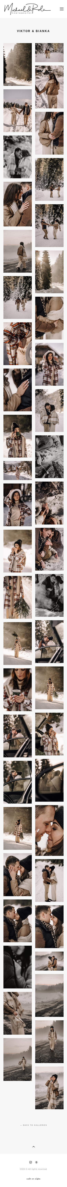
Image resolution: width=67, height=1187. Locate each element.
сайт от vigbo (33, 1179)
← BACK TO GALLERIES (33, 1125)
